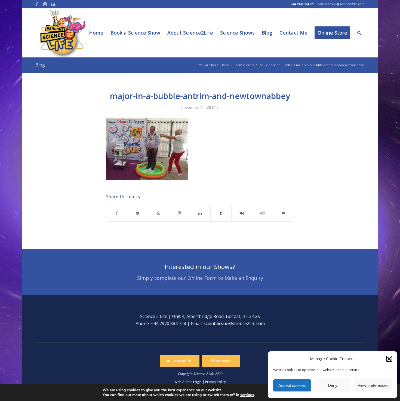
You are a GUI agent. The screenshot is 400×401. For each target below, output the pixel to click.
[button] (389, 359)
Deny (332, 385)
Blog (40, 65)
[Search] (359, 32)
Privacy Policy (215, 381)
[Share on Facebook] (116, 213)
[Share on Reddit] (262, 213)
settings (247, 395)
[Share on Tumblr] (221, 213)
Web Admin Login (188, 381)
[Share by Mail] (283, 213)
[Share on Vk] (242, 213)
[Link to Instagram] (45, 4)
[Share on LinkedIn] (200, 213)
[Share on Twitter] (137, 213)
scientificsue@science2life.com (234, 323)
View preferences (373, 385)
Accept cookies (292, 385)
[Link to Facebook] (37, 4)
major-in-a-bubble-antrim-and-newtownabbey (200, 96)
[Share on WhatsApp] (158, 213)
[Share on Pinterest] (179, 213)
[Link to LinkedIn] (53, 4)
